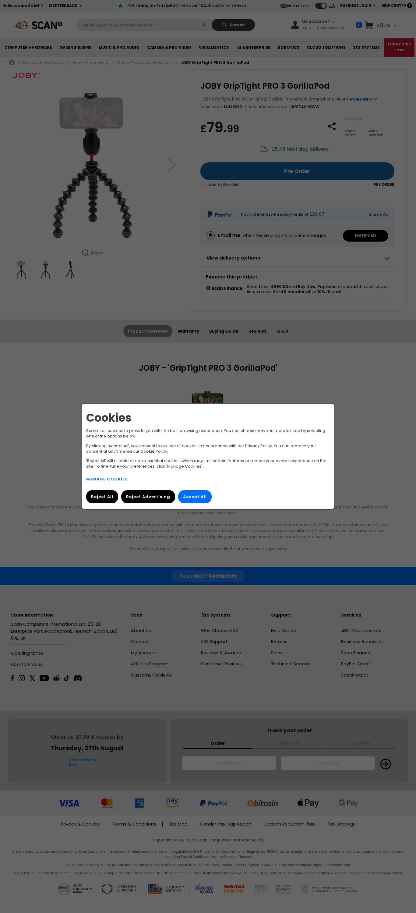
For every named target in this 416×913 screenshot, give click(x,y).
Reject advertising (148, 497)
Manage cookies (107, 479)
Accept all (195, 497)
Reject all (102, 497)
